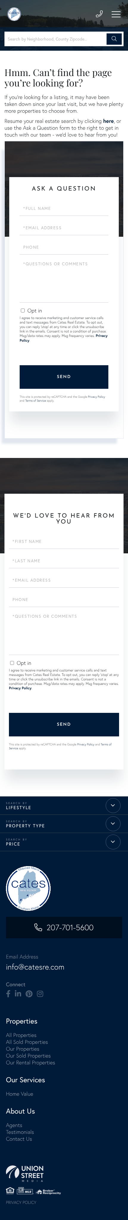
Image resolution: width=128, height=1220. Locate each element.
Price (13, 844)
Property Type (25, 826)
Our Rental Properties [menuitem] (30, 1062)
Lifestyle (19, 808)
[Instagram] (40, 994)
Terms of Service (35, 400)
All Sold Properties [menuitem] (27, 1041)
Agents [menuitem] (14, 1125)
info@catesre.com (35, 967)
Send (64, 377)
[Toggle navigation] (116, 14)
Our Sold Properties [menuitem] (28, 1055)
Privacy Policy (96, 397)
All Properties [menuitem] (21, 1035)
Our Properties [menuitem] (22, 1048)
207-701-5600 (69, 927)
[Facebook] (8, 994)
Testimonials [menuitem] (20, 1131)
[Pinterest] (29, 994)
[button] (114, 39)
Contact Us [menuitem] (19, 1138)
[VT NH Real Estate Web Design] (64, 1173)
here (108, 120)
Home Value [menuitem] (19, 1093)
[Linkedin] (18, 994)
